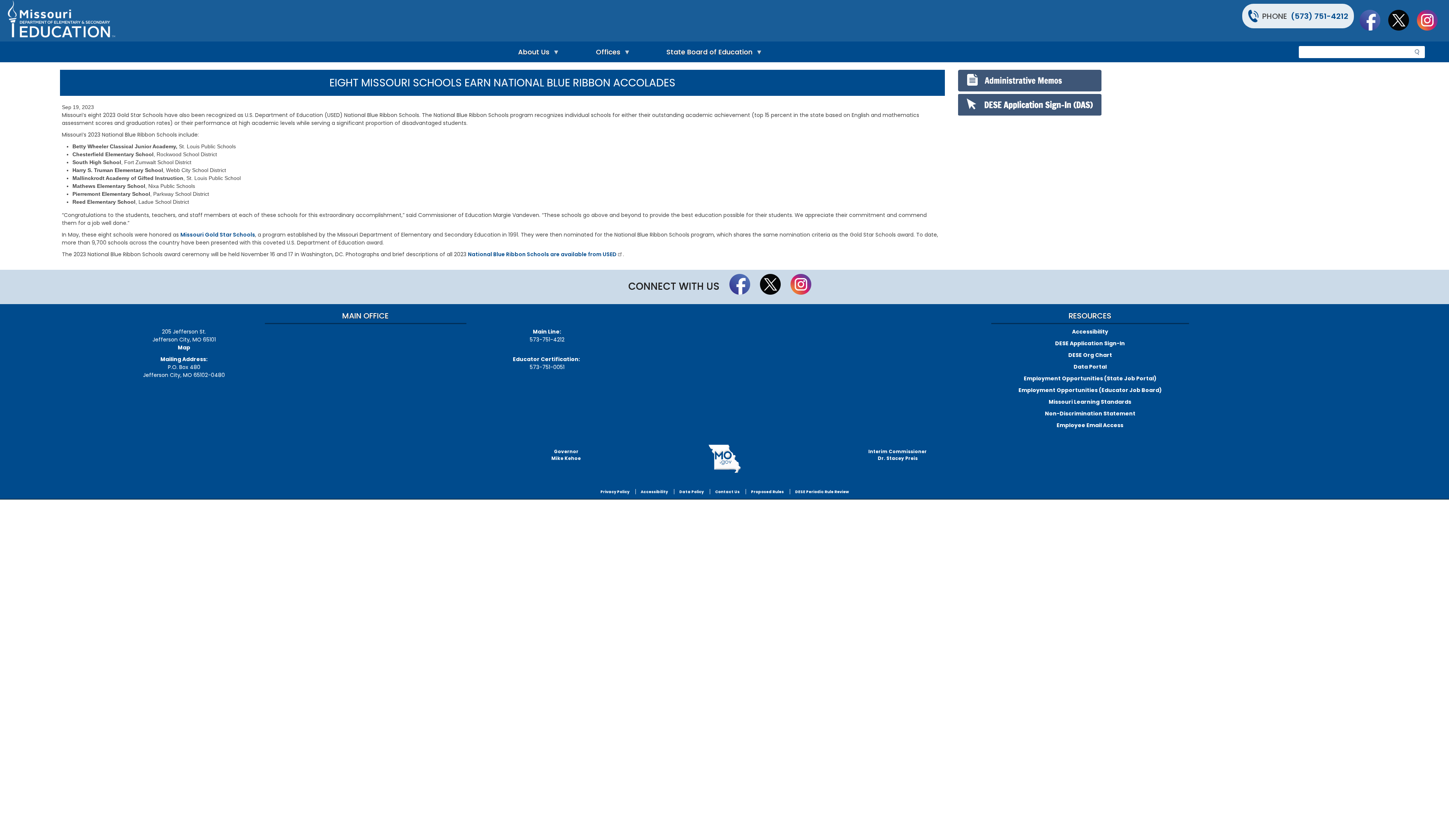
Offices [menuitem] (606, 53)
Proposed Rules (767, 492)
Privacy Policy (614, 492)
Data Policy (691, 492)
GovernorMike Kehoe (566, 454)
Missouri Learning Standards (1090, 402)
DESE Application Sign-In (1090, 343)
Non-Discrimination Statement (1090, 413)
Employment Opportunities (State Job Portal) (1090, 378)
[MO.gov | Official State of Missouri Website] (724, 459)
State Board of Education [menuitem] (707, 53)
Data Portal (1090, 367)
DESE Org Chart (1090, 355)
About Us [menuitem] (531, 53)
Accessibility (1090, 331)
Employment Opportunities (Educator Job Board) (1090, 390)
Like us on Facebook (1373, 20)
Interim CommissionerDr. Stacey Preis (897, 454)
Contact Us (727, 492)
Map (184, 347)
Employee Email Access (1090, 425)
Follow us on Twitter (1402, 20)
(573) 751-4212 (1319, 16)
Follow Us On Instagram (1431, 20)
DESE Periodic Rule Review (822, 492)
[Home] (365, 21)
